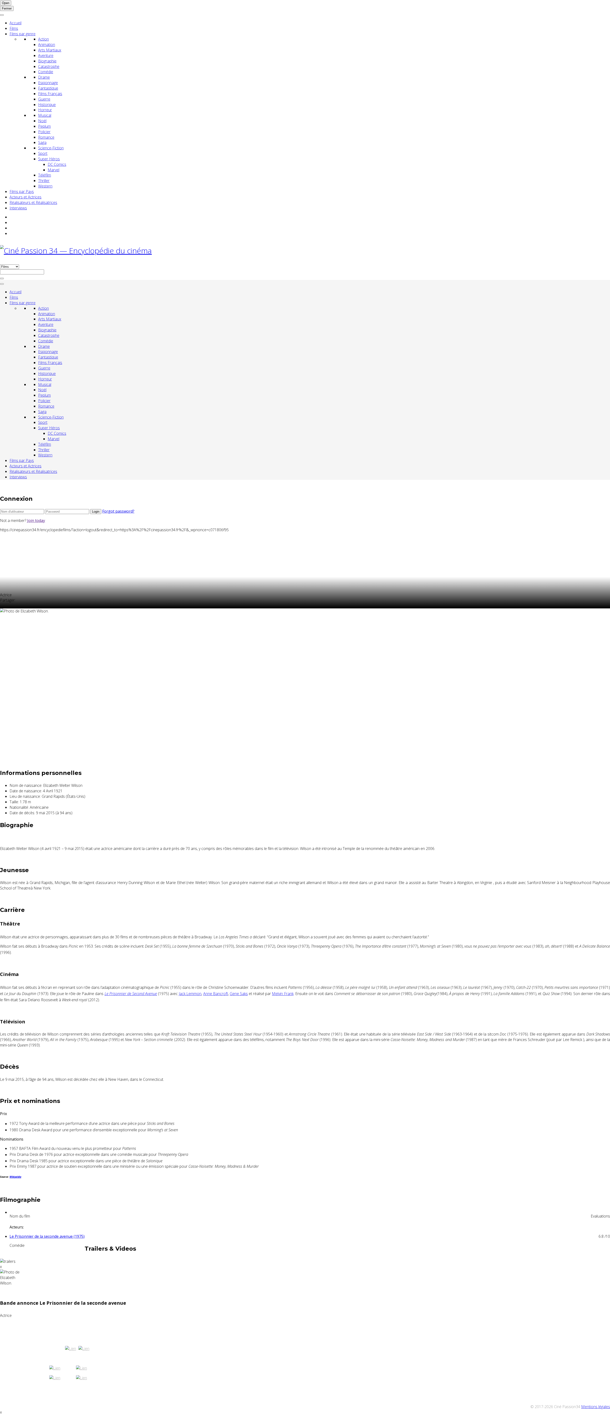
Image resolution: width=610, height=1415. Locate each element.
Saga (42, 142)
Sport (42, 153)
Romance (46, 137)
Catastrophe (48, 66)
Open (5, 3)
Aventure (45, 55)
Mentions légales (595, 1406)
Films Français (50, 93)
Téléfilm (44, 175)
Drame (44, 77)
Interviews (18, 208)
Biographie (47, 61)
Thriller (44, 180)
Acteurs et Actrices (25, 197)
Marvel (53, 169)
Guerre (44, 99)
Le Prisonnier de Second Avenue (131, 993)
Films (14, 28)
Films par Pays (22, 191)
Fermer (7, 8)
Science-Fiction (51, 148)
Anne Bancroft (215, 993)
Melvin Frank (282, 993)
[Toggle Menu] (2, 15)
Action (43, 39)
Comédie (45, 71)
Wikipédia (15, 1176)
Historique (47, 104)
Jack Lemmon (190, 993)
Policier (44, 131)
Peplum (44, 126)
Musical (44, 115)
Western (45, 186)
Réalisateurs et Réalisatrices (33, 202)
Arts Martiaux (49, 50)
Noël (42, 120)
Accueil (15, 22)
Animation (46, 44)
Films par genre (23, 33)
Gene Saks (239, 993)
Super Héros (49, 159)
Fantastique (48, 88)
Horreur (45, 109)
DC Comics (57, 164)
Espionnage (48, 82)
